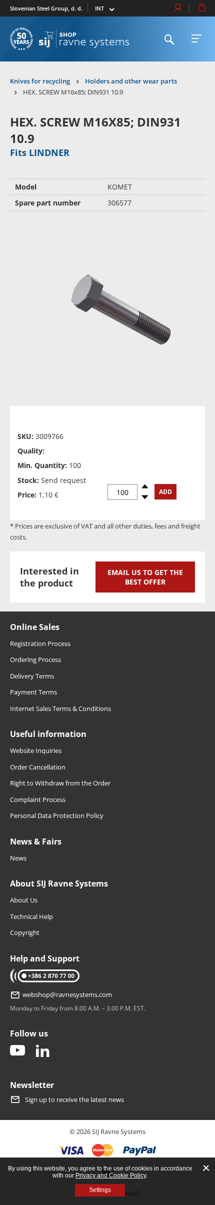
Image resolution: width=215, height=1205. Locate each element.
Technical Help (31, 916)
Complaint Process (38, 799)
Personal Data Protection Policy (57, 815)
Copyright (25, 932)
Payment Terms (33, 692)
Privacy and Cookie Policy (111, 1175)
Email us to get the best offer (145, 577)
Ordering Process (35, 659)
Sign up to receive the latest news (74, 1099)
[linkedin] (42, 1051)
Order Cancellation (38, 767)
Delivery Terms (32, 676)
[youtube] (17, 1051)
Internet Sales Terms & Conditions (60, 708)
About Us (24, 900)
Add (165, 492)
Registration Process (40, 643)
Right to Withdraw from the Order (60, 783)
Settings (100, 1190)
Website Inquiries (36, 750)
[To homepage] (84, 39)
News (18, 858)
